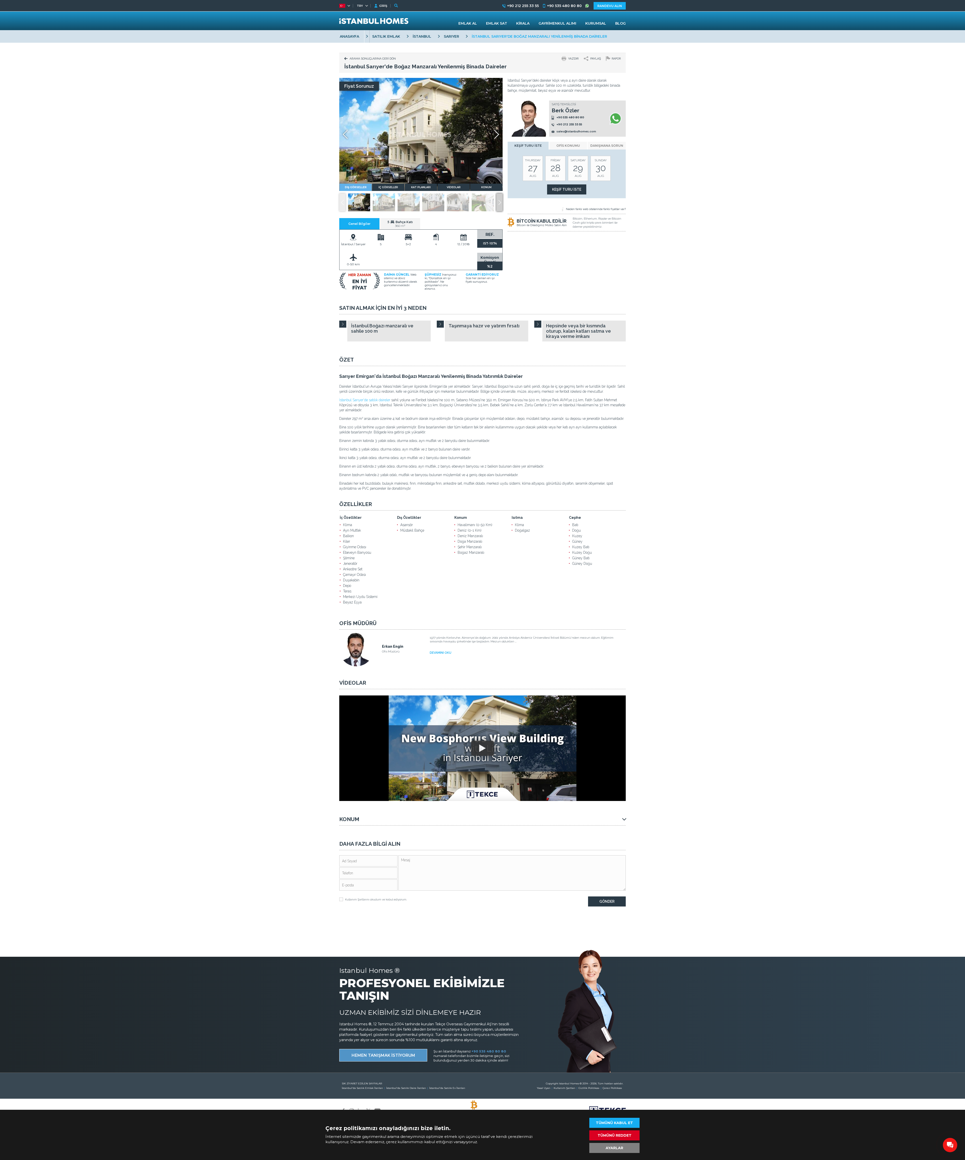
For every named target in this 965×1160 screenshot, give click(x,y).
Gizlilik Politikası (588, 1088)
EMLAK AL (467, 23)
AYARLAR (614, 1148)
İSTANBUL (422, 36)
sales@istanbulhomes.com (576, 131)
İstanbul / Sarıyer (353, 244)
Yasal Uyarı (543, 1088)
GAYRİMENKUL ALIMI (557, 23)
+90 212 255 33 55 (569, 124)
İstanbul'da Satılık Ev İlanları (447, 1088)
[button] (499, 202)
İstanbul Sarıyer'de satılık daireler (364, 400)
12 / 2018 (463, 244)
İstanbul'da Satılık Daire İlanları (406, 1088)
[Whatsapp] (615, 118)
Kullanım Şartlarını (357, 899)
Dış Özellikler (409, 518)
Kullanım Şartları (564, 1088)
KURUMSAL (595, 23)
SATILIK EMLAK (386, 36)
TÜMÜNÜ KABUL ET (614, 1123)
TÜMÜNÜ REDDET (615, 1135)
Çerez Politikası (612, 1088)
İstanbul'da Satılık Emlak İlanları (362, 1088)
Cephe (575, 518)
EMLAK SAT (496, 23)
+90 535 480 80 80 (570, 117)
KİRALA (522, 23)
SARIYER (451, 36)
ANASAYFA (349, 36)
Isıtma (517, 518)
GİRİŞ (383, 6)
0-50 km (353, 264)
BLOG (620, 23)
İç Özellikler (351, 518)
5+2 (408, 244)
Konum (460, 518)
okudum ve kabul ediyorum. (376, 899)
